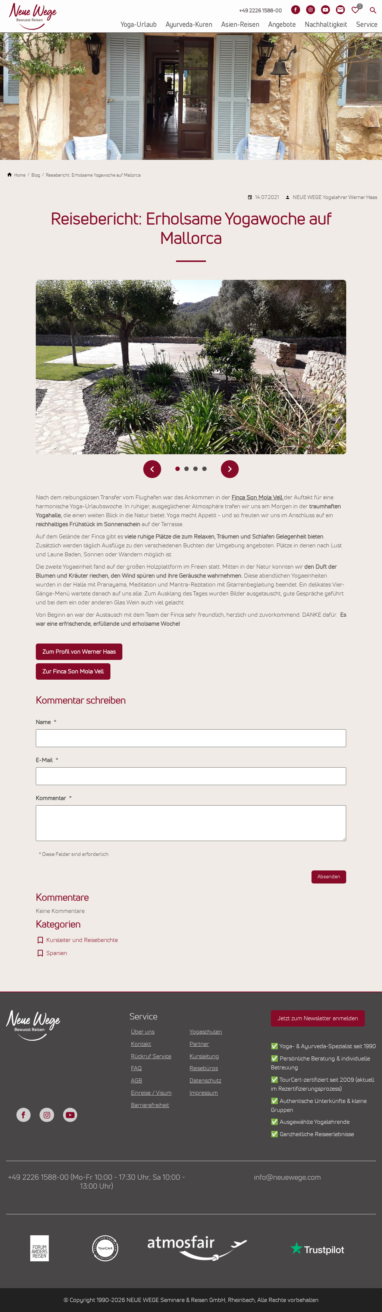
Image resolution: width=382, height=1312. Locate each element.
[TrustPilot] (316, 1248)
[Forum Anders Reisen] (39, 1248)
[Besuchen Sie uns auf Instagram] (310, 9)
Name (44, 722)
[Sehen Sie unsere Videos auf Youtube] (325, 9)
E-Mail (45, 760)
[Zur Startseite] (33, 16)
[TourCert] (104, 1248)
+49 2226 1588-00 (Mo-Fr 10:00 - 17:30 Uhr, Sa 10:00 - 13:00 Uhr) (96, 1182)
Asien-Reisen (240, 25)
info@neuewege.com (287, 1177)
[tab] (177, 468)
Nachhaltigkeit (326, 25)
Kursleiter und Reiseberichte (82, 940)
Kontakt (141, 1044)
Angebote (282, 25)
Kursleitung (204, 1056)
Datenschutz (205, 1081)
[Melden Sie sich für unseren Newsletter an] (340, 9)
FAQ (136, 1068)
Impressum (204, 1093)
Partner (199, 1044)
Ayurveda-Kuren (189, 25)
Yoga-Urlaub (138, 25)
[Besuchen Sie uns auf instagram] (47, 1115)
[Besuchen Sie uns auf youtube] (70, 1115)
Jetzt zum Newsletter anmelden (318, 1018)
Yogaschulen (206, 1032)
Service (367, 25)
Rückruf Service (151, 1056)
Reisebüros (204, 1068)
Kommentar (52, 798)
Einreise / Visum (151, 1093)
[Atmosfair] (197, 1248)
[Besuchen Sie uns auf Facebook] (295, 9)
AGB (136, 1081)
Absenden (328, 876)
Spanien (56, 953)
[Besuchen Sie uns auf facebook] (23, 1115)
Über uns (142, 1032)
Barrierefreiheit (150, 1105)
